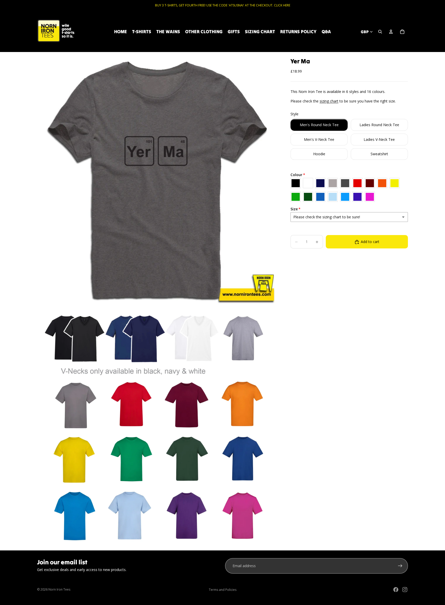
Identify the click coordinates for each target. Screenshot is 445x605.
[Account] (391, 31)
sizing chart (329, 101)
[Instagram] (405, 589)
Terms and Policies (222, 589)
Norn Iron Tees (59, 589)
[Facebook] (396, 589)
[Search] (380, 31)
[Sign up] (400, 565)
